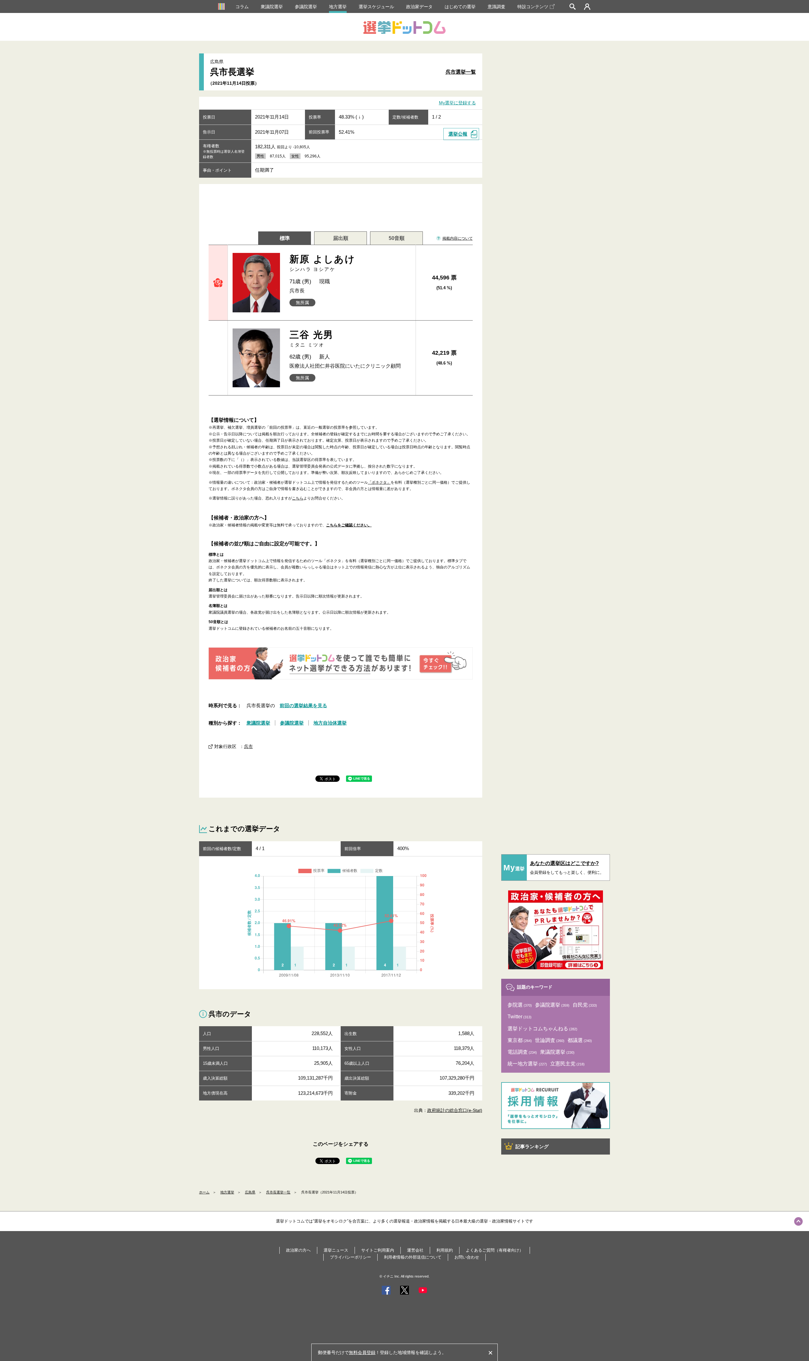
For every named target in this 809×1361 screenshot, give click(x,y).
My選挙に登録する (457, 103)
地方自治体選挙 (330, 723)
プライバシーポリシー (350, 1257)
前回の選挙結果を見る (303, 705)
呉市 (248, 746)
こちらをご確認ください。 (349, 525)
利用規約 (444, 1250)
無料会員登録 (362, 1352)
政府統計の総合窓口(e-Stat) (454, 1110)
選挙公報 (457, 134)
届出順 (340, 238)
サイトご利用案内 (377, 1250)
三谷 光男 (311, 338)
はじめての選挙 (460, 6)
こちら (297, 498)
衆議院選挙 (272, 6)
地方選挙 (338, 6)
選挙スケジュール (376, 6)
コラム (242, 6)
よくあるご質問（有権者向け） (494, 1250)
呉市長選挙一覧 (278, 1192)
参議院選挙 (306, 6)
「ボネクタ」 (379, 482)
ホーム (204, 1192)
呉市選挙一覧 (461, 72)
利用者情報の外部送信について (412, 1257)
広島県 (250, 1192)
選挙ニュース (336, 1250)
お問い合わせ (466, 1257)
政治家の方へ (298, 1250)
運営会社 (415, 1250)
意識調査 (496, 6)
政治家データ (419, 6)
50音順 (396, 238)
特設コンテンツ (532, 6)
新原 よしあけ (322, 263)
